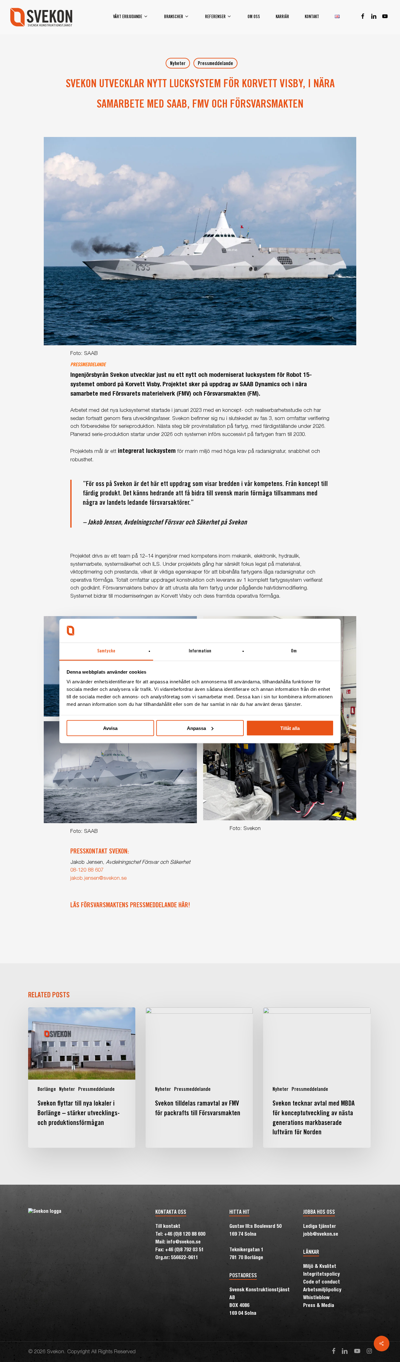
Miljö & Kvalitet (319, 1266)
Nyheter (178, 63)
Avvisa (110, 728)
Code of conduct (321, 1282)
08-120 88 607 (86, 870)
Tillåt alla (290, 728)
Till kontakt (167, 1226)
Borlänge (47, 1089)
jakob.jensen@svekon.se (98, 878)
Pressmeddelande (215, 63)
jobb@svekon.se (320, 1234)
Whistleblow (316, 1298)
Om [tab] (294, 651)
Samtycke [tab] (106, 651)
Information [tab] (200, 651)
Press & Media (318, 1306)
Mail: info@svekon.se (178, 1242)
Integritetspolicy (321, 1274)
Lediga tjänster (319, 1226)
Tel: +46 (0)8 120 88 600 (180, 1234)
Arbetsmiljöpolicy (322, 1290)
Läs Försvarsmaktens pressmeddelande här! (130, 905)
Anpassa (196, 728)
